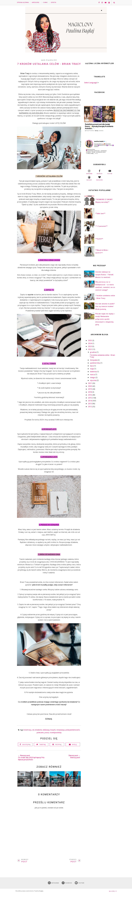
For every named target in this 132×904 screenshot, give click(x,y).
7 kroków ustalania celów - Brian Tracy (102, 356)
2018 (90, 392)
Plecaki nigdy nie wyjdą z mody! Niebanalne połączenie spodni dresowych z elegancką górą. (104, 319)
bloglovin (99, 180)
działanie (38, 730)
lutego (92, 377)
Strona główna (23, 2)
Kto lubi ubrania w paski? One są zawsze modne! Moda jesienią (105, 306)
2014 (90, 401)
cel (33, 730)
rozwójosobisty (55, 732)
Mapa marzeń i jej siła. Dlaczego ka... (25, 781)
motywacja (60, 730)
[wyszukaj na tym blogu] (114, 2)
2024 (90, 343)
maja (92, 369)
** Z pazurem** (101, 226)
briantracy (27, 730)
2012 (90, 406)
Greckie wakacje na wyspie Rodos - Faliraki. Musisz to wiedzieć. (104, 274)
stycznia (93, 380)
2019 (90, 389)
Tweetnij (42, 744)
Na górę (112, 891)
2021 (90, 383)
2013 (90, 403)
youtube (109, 173)
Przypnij (58, 744)
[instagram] (101, 2)
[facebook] (98, 2)
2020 (90, 386)
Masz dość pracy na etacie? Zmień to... (41, 782)
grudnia (93, 352)
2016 (90, 395)
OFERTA (53, 2)
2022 (90, 349)
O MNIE (45, 2)
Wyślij (74, 744)
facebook (99, 173)
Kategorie (35, 2)
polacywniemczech (72, 730)
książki (53, 730)
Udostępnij (26, 744)
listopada (94, 360)
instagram (89, 173)
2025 (90, 340)
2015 (90, 398)
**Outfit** (99, 239)
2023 (90, 346)
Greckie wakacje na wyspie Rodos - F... (57, 782)
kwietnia (93, 371)
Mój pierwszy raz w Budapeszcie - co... (73, 781)
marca (92, 374)
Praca (46, 732)
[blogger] (108, 2)
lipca (92, 366)
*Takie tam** (100, 213)
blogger (89, 180)
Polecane (40, 732)
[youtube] (104, 2)
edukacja (46, 730)
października (95, 363)
